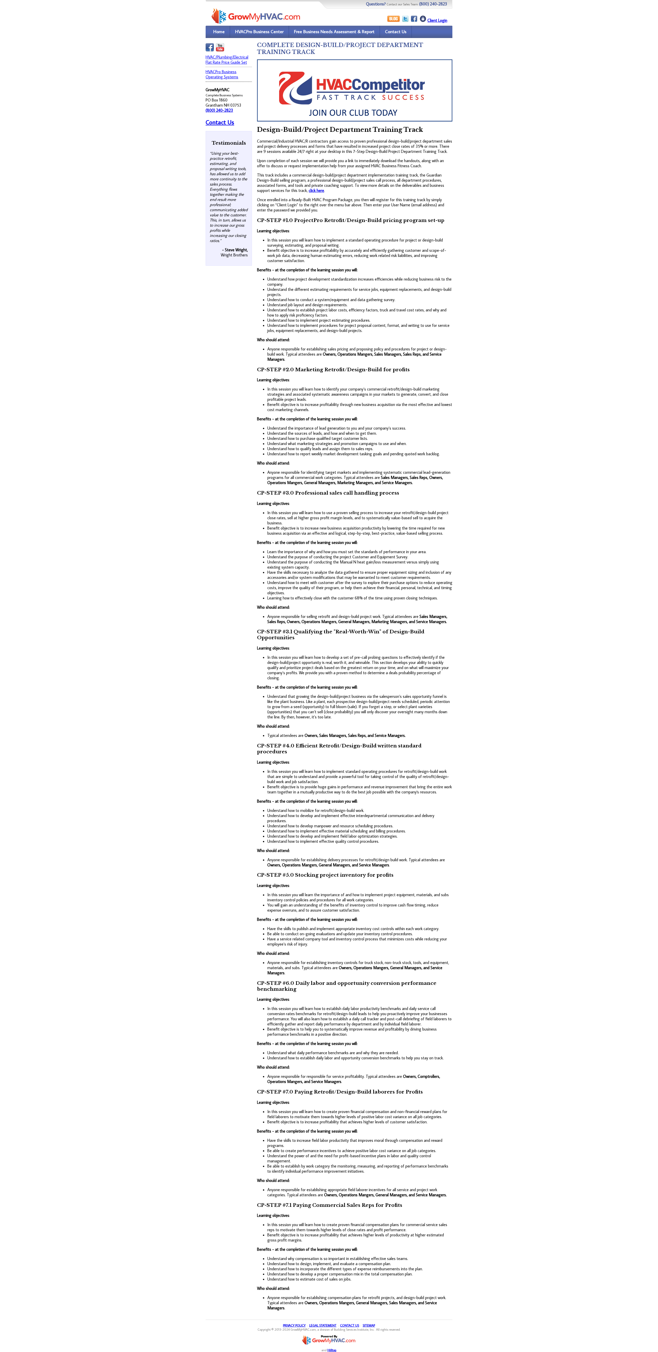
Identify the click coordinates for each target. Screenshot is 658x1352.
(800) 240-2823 (219, 110)
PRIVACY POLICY (294, 1325)
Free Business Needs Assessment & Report (334, 31)
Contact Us (395, 31)
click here (316, 190)
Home (219, 31)
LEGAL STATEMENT (322, 1325)
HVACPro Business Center (259, 31)
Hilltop (331, 1350)
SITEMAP (369, 1325)
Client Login (437, 20)
